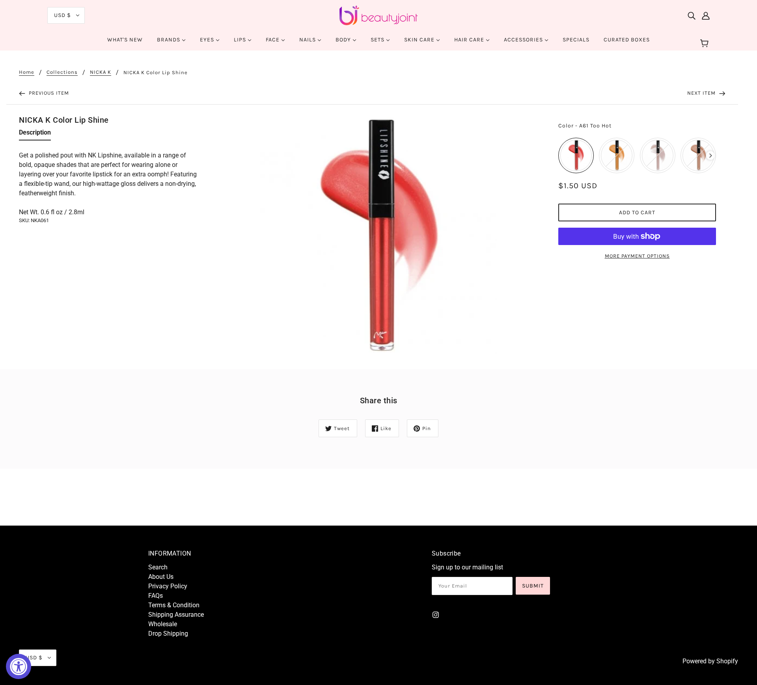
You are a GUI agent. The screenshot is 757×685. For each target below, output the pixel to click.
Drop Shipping (168, 633)
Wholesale (162, 624)
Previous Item (48, 93)
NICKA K (100, 72)
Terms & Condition (174, 605)
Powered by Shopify (710, 661)
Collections (62, 72)
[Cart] (705, 44)
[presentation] (710, 155)
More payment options (637, 256)
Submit (533, 585)
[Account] (706, 15)
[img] (691, 15)
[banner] (378, 15)
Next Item (702, 93)
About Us (160, 576)
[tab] (35, 134)
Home (26, 72)
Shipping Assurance (176, 614)
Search (158, 567)
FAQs (155, 595)
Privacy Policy (167, 586)
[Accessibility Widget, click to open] (18, 666)
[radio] (576, 155)
